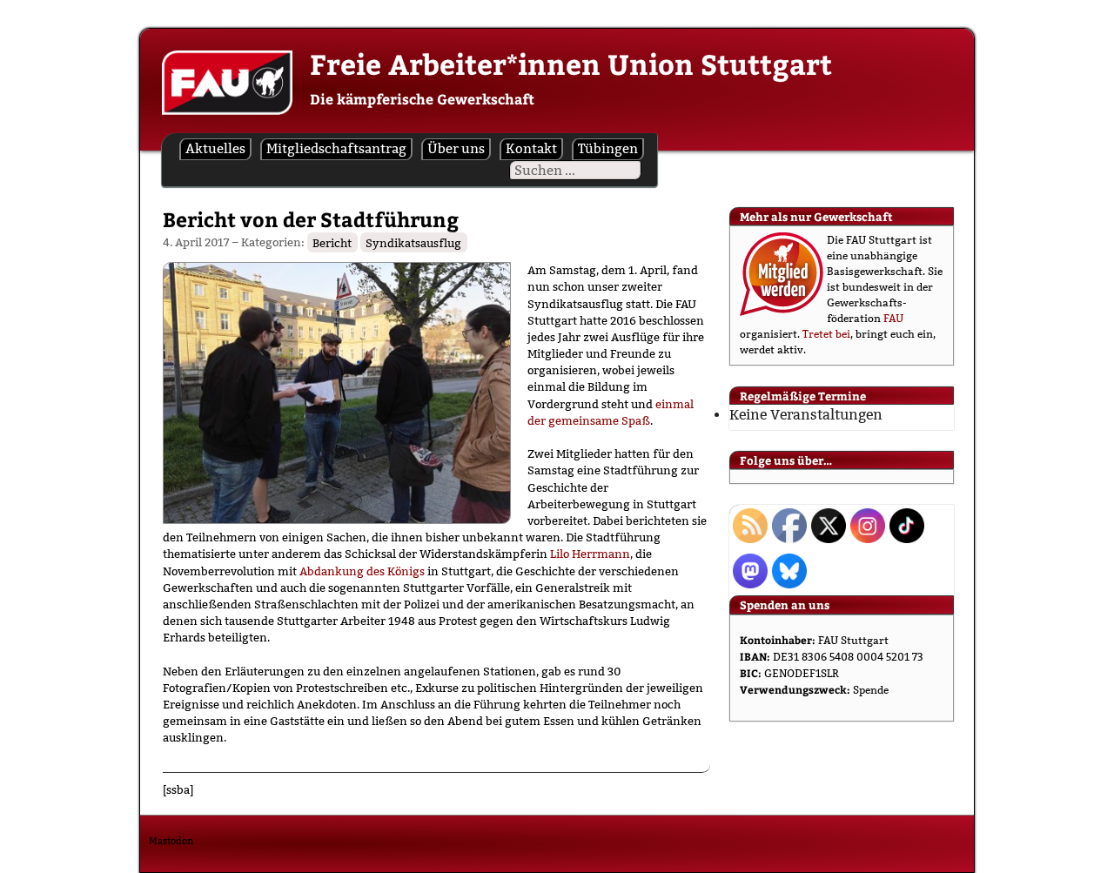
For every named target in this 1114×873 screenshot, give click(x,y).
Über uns (456, 148)
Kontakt (531, 148)
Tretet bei (826, 333)
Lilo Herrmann (590, 554)
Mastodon (171, 841)
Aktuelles (215, 148)
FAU (893, 318)
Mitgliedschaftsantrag (336, 148)
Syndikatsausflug (413, 242)
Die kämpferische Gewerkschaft (422, 99)
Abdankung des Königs (362, 571)
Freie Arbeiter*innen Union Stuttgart (571, 63)
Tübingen (608, 148)
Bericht (332, 242)
